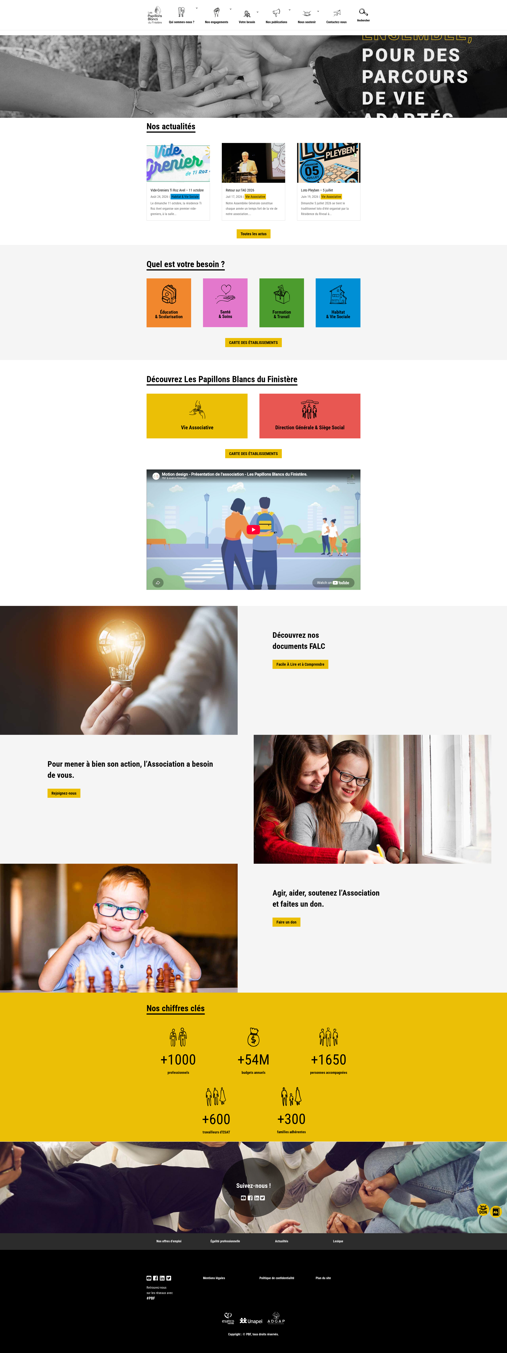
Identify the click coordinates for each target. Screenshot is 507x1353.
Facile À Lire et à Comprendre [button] (300, 664)
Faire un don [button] (286, 922)
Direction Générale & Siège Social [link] (310, 427)
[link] (155, 15)
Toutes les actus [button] (254, 233)
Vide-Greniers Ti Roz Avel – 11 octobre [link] (177, 190)
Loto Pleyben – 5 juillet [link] (317, 190)
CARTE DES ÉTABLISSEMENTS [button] (253, 342)
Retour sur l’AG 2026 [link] (240, 190)
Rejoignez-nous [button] (63, 793)
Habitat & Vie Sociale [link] (185, 197)
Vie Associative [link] (255, 197)
